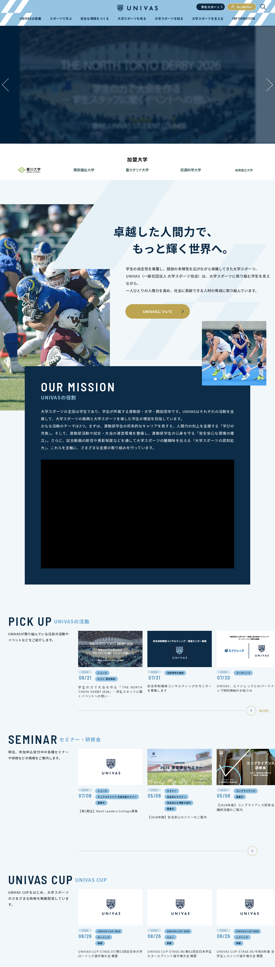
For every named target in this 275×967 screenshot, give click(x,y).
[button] (269, 84)
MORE (264, 710)
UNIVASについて (158, 311)
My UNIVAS (244, 7)
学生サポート (210, 7)
